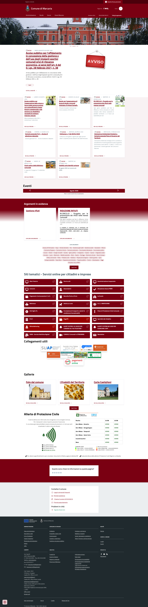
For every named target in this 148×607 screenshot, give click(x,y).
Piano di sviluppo (101, 255)
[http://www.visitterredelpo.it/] (94, 355)
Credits (52, 601)
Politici (25, 543)
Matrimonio (56, 255)
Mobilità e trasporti (80, 534)
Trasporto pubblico (81, 260)
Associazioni (97, 247)
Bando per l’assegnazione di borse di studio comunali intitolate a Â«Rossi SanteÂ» (68, 103)
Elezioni (50, 252)
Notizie (102, 531)
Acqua (57, 247)
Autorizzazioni (53, 536)
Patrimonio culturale (90, 255)
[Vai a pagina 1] (70, 46)
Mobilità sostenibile (65, 255)
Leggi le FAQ (78, 563)
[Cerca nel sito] (120, 8)
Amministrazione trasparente (82, 561)
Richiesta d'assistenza (80, 569)
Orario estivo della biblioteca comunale (33, 166)
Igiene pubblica (72, 252)
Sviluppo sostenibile (49, 260)
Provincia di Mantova (54, 562)
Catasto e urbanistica (54, 539)
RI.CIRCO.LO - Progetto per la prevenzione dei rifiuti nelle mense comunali (103, 103)
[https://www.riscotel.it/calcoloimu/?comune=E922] (86, 348)
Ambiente (51, 531)
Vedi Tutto (74, 408)
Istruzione (45, 255)
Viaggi (102, 260)
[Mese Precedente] (30, 190)
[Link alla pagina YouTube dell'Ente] (104, 554)
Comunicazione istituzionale (85, 250)
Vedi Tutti (74, 267)
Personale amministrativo (30, 541)
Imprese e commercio (80, 531)
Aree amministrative (29, 531)
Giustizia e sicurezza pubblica (56, 541)
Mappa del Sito (65, 601)
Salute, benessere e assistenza (83, 536)
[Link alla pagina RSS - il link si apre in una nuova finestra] (108, 9)
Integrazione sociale (100, 252)
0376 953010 (32, 560)
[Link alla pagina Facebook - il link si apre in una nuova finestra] (104, 9)
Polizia (59, 257)
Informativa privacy (80, 554)
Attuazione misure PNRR (74, 262)
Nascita (77, 255)
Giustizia (66, 252)
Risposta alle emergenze (82, 257)
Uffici (25, 546)
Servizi (49, 15)
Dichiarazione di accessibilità (82, 559)
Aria (71, 247)
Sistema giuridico (93, 257)
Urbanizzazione (95, 260)
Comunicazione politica (98, 250)
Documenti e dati (28, 534)
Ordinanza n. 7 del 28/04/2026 (70, 134)
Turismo (89, 260)
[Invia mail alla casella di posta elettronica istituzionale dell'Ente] (34, 564)
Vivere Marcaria (59, 15)
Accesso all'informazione (48, 247)
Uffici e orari (27, 592)
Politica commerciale (51, 257)
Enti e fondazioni (28, 536)
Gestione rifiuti (91, 15)
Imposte (87, 252)
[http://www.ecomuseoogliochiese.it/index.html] (80, 355)
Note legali (77, 557)
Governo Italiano (53, 557)
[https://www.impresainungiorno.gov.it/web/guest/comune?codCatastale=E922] (50, 348)
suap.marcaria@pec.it (29, 577)
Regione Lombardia (29, 2)
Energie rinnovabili (58, 252)
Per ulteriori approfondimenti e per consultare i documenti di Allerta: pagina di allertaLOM (52, 456)
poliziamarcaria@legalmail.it (31, 582)
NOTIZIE (30, 50)
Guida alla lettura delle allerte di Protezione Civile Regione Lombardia (101, 456)
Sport (100, 257)
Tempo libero (59, 260)
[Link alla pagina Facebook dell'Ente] (101, 554)
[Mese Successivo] (118, 190)
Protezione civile (65, 257)
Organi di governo (28, 539)
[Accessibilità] (5, 602)
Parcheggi (82, 255)
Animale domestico (64, 247)
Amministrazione (31, 15)
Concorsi (45, 252)
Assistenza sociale (89, 247)
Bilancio (103, 247)
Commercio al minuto (61, 250)
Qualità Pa (52, 554)
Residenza (73, 257)
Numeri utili (27, 594)
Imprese (92, 252)
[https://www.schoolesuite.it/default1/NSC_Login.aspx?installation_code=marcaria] (100, 348)
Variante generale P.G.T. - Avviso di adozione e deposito (36, 135)
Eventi (102, 544)
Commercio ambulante (72, 250)
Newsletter (103, 556)
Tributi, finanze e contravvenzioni (83, 539)
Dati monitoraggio (28, 601)
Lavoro (50, 255)
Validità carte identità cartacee (69, 165)
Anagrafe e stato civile (55, 534)
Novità (41, 15)
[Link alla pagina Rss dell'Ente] (107, 554)
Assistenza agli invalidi (78, 247)
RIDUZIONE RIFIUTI (103, 15)
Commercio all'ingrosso (49, 250)
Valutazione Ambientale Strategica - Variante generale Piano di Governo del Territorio (107, 136)
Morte (72, 255)
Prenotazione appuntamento (82, 567)
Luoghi (102, 541)
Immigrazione (80, 252)
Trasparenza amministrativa (69, 260)
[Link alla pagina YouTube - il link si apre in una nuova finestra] (106, 9)
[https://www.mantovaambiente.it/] (67, 355)
